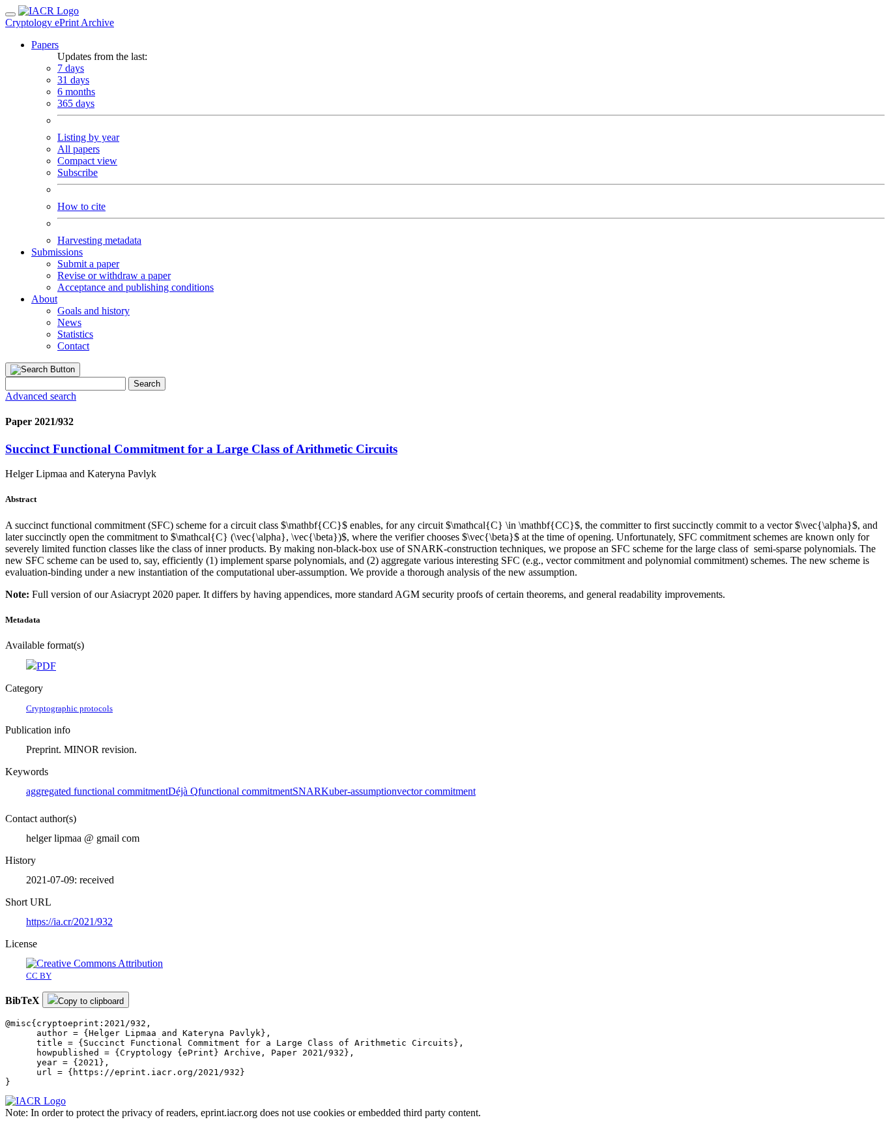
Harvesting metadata (99, 240)
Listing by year (88, 137)
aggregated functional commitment (97, 791)
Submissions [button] (57, 252)
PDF (46, 666)
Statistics (75, 334)
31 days (73, 79)
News (69, 322)
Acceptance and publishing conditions (135, 287)
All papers (78, 149)
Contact (73, 345)
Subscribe (77, 172)
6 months (76, 91)
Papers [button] (45, 44)
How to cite (81, 206)
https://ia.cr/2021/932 (69, 921)
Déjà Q (183, 791)
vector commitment (436, 791)
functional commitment (245, 791)
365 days (75, 103)
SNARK (311, 791)
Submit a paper (88, 263)
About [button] (44, 298)
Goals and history (93, 310)
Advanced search (40, 396)
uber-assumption (363, 791)
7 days (70, 68)
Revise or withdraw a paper (114, 275)
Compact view (87, 160)
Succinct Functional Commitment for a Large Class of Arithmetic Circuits (201, 449)
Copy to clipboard (91, 1001)
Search (147, 384)
